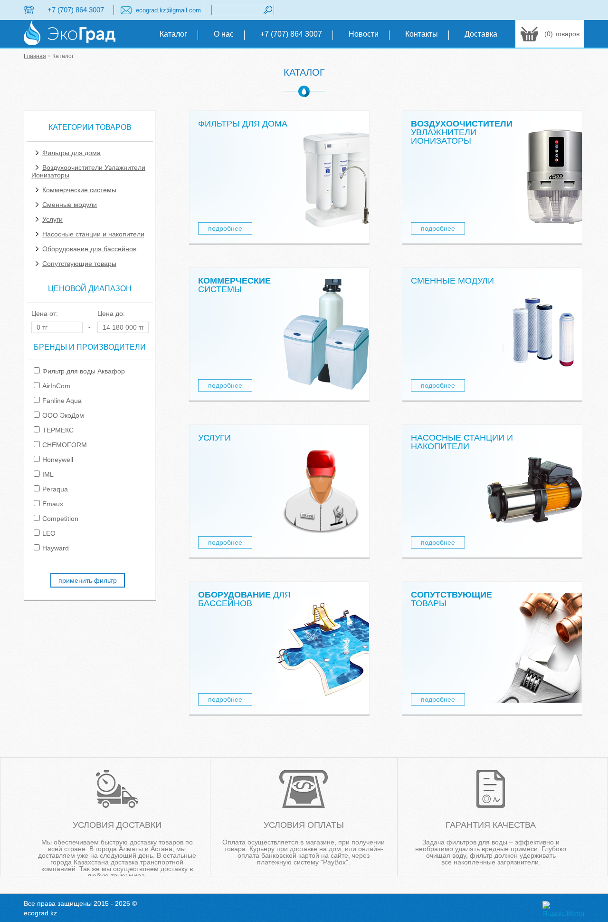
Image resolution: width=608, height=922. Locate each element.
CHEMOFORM (64, 445)
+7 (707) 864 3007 (76, 10)
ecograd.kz (40, 913)
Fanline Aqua (62, 400)
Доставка (481, 34)
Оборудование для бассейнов (89, 249)
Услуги (52, 219)
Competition (60, 518)
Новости (364, 34)
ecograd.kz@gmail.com (168, 10)
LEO (49, 533)
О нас (224, 34)
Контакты (421, 34)
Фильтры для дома (71, 153)
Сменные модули (69, 204)
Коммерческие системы (79, 190)
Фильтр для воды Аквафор (83, 371)
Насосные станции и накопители (93, 234)
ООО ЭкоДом (63, 415)
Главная (35, 56)
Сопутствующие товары (79, 263)
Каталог (173, 34)
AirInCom (56, 386)
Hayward (55, 548)
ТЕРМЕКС (58, 430)
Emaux (52, 504)
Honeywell (57, 459)
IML (48, 474)
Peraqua (55, 489)
